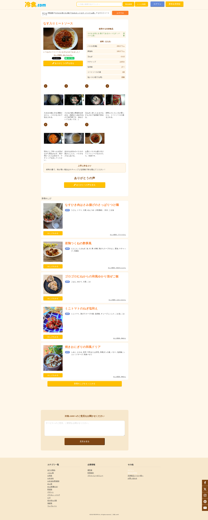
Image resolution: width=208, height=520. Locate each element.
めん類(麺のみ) (52, 486)
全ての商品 (51, 470)
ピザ (49, 498)
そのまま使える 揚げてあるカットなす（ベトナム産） (75, 13)
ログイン (157, 4)
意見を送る (84, 441)
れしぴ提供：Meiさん (119, 338)
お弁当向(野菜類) (53, 481)
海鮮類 (49, 503)
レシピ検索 (141, 4)
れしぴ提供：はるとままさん (117, 300)
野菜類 (51, 13)
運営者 (90, 470)
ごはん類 (50, 473)
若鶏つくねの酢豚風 (78, 243)
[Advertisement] (84, 399)
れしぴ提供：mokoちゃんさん (117, 267)
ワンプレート (52, 506)
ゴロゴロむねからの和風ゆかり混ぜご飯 (92, 276)
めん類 (49, 484)
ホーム (44, 13)
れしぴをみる (53, 233)
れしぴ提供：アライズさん (118, 234)
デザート (50, 492)
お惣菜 (49, 475)
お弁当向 (50, 478)
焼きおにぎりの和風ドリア (83, 346)
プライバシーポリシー (95, 475)
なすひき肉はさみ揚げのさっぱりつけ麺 (92, 204)
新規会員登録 (174, 4)
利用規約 (91, 473)
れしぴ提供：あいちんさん (63, 55)
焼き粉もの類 (52, 500)
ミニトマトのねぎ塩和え (81, 308)
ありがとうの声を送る (64, 63)
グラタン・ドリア (53, 495)
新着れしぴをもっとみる (84, 384)
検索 (128, 4)
